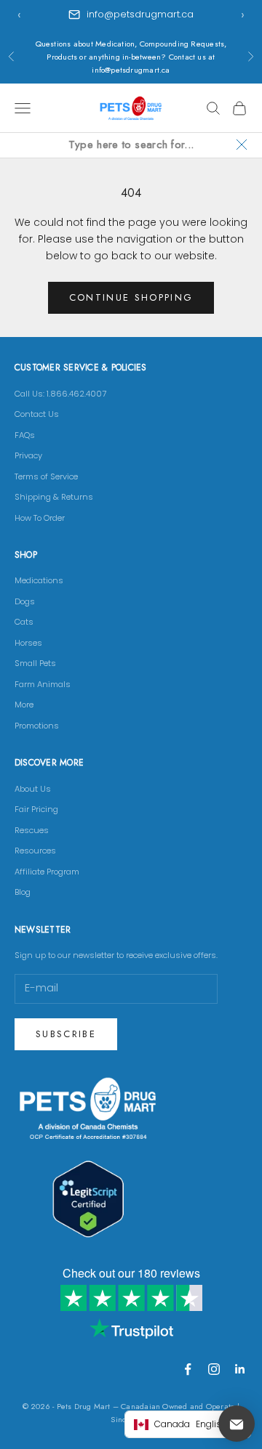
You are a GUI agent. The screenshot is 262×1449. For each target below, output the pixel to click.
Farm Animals (43, 684)
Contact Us (37, 414)
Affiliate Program (47, 871)
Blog (23, 892)
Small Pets (35, 663)
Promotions (37, 725)
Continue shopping (131, 297)
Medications (39, 580)
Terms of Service (46, 476)
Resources (35, 850)
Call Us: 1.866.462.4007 (60, 393)
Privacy (28, 455)
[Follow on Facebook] (187, 1369)
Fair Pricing (36, 809)
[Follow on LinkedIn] (240, 1369)
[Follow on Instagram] (214, 1369)
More (24, 704)
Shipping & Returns (54, 497)
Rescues (32, 830)
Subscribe (66, 1034)
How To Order (40, 518)
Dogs (25, 601)
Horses (28, 643)
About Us (33, 789)
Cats (24, 622)
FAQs (25, 435)
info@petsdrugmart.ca (140, 14)
